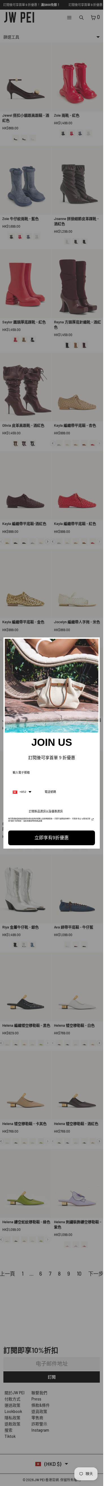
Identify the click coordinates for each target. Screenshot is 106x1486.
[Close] (93, 644)
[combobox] (22, 792)
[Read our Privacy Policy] (92, 820)
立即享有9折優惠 (51, 837)
